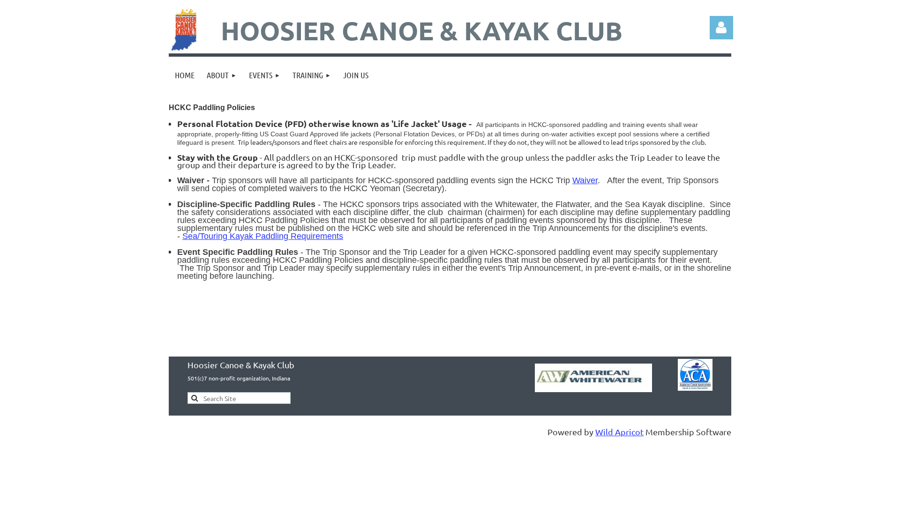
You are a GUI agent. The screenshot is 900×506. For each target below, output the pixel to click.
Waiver (585, 180)
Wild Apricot (619, 432)
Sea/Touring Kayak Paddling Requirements (262, 236)
